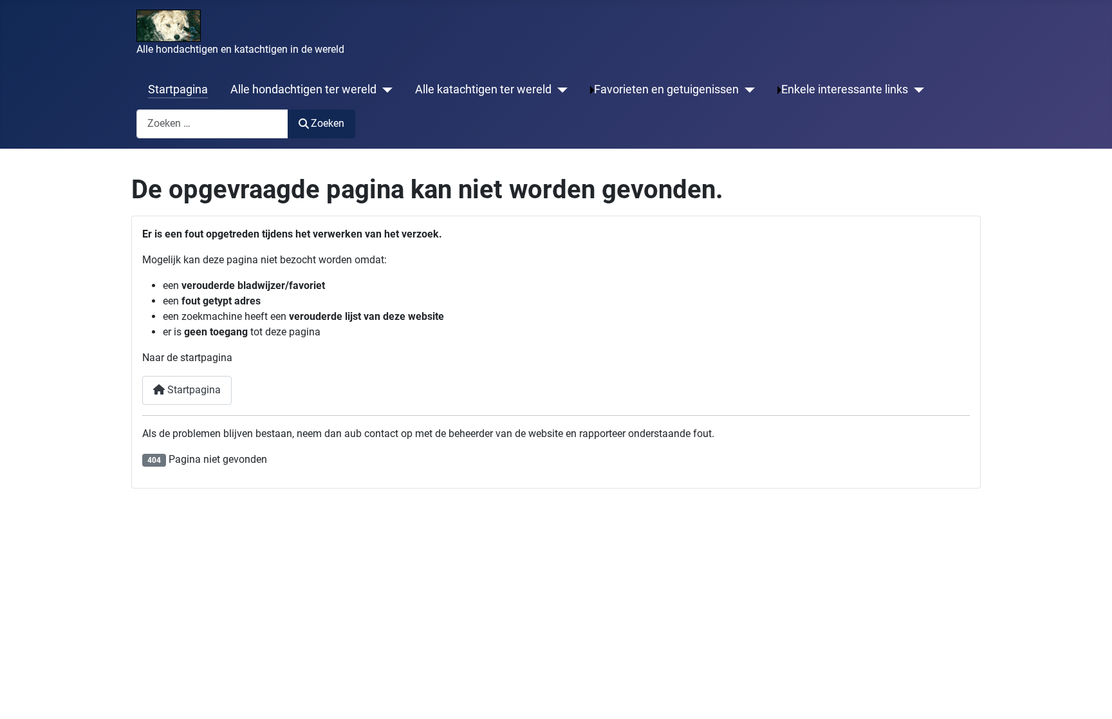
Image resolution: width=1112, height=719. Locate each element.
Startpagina (178, 89)
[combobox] (212, 123)
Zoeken (327, 123)
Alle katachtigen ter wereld (483, 89)
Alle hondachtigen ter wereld (303, 89)
